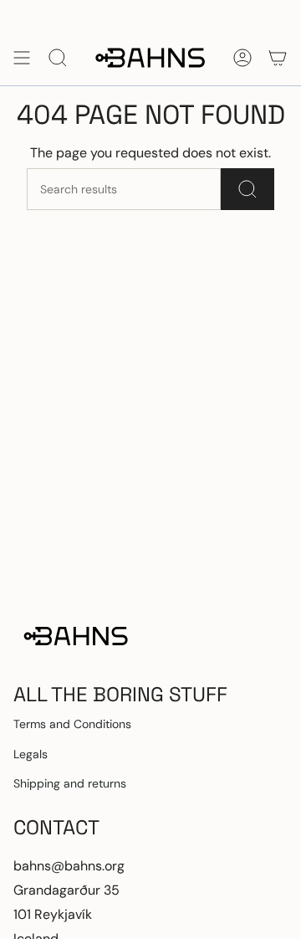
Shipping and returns (69, 783)
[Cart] (277, 58)
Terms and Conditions (72, 723)
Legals (30, 754)
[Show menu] (21, 58)
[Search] (247, 189)
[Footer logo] (76, 636)
